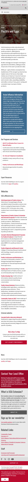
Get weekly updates (6, 422)
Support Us (14, 463)
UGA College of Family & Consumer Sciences (13, 442)
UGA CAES (24, 1)
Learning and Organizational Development (13, 455)
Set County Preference (14, 342)
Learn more (9, 131)
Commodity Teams (6, 434)
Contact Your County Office (15, 4)
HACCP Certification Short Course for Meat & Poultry (13, 144)
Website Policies (10, 468)
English (26, 4)
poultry (16, 184)
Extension (3, 25)
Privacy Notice (7, 473)
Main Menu (5, 12)
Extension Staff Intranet (8, 453)
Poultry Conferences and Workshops (13, 164)
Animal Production (17, 25)
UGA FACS (5, 2)
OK (5, 479)
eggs (10, 184)
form (14, 475)
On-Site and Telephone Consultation (13, 156)
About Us (14, 412)
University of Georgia (7, 444)
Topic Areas (9, 25)
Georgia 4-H (4, 436)
